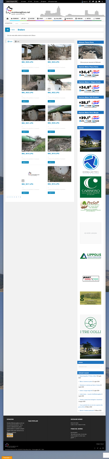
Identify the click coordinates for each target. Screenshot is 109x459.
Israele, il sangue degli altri (86, 390)
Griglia (10, 41)
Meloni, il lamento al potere (86, 381)
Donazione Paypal (53, 1)
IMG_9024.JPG (53, 62)
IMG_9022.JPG (53, 93)
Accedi (37, 1)
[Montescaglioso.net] (18, 10)
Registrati (44, 1)
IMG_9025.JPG (27, 62)
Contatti (24, 1)
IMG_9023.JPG (27, 93)
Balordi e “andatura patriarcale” (87, 410)
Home (13, 30)
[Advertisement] (73, 16)
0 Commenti (36, 67)
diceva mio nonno (74, 423)
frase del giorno (74, 432)
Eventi (50, 18)
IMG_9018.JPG (53, 153)
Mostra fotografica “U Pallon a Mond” (88, 376)
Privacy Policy (100, 444)
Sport (41, 18)
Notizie (32, 18)
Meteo (89, 18)
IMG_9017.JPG (27, 184)
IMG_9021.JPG (27, 123)
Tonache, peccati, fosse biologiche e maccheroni (91, 399)
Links (31, 1)
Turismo (97, 18)
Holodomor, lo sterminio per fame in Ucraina (90, 385)
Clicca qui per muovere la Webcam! (90, 62)
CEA (24, 18)
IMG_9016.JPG (53, 184)
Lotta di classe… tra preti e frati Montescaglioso (91, 394)
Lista (18, 41)
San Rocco (69, 18)
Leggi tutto (25, 71)
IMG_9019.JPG (27, 154)
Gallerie (58, 18)
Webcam (79, 18)
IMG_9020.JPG (53, 123)
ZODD (31, 67)
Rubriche (16, 18)
